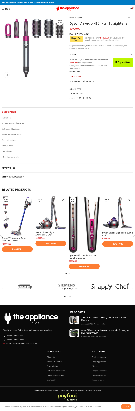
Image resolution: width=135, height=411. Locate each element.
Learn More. (114, 40)
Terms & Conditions (55, 362)
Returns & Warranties (56, 371)
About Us (51, 357)
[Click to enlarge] (6, 75)
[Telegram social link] (90, 98)
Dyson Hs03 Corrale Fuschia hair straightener (82, 256)
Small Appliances (99, 357)
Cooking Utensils (99, 375)
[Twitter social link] (80, 98)
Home (71, 18)
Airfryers (95, 366)
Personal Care (98, 380)
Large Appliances (99, 362)
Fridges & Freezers (99, 371)
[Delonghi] (24, 286)
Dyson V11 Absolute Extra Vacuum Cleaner (14, 239)
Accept (125, 407)
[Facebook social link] (77, 98)
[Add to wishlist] (29, 199)
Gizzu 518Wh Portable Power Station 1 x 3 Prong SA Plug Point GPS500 (105, 331)
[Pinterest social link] (83, 98)
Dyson (79, 18)
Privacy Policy (52, 366)
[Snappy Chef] (110, 287)
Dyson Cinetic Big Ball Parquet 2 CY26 (117, 234)
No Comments (99, 324)
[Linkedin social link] (86, 98)
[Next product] (131, 17)
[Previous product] (126, 17)
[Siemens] (67, 286)
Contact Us (51, 380)
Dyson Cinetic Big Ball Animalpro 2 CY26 (45, 233)
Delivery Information (55, 375)
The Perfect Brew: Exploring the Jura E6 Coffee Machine (103, 318)
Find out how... (75, 71)
